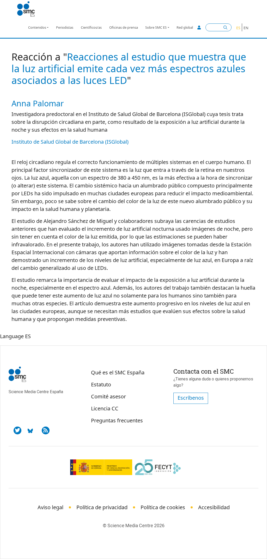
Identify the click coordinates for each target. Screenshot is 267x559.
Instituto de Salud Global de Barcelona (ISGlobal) (70, 141)
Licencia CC (104, 408)
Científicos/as (91, 27)
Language (12, 336)
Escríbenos (191, 397)
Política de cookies (163, 507)
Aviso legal (50, 507)
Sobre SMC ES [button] (156, 27)
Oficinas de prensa (123, 27)
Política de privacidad (102, 507)
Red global (185, 27)
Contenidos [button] (37, 27)
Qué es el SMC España (117, 372)
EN (246, 27)
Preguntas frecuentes (117, 420)
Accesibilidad (214, 507)
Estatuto (101, 384)
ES (238, 27)
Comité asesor (108, 396)
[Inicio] (28, 9)
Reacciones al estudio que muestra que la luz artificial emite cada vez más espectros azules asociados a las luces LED (128, 68)
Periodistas (64, 27)
